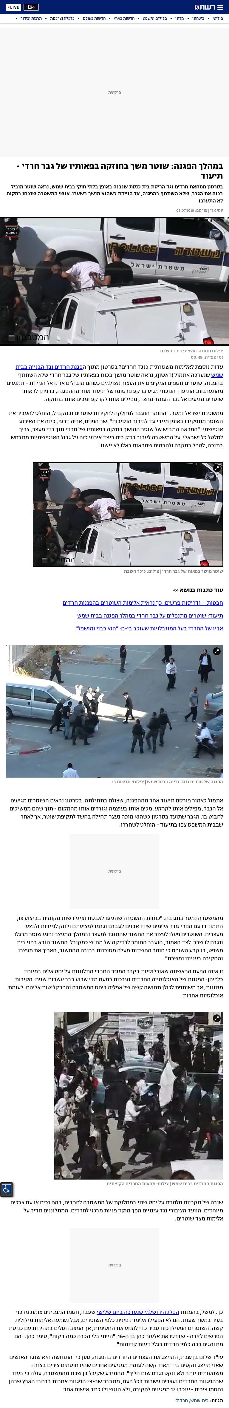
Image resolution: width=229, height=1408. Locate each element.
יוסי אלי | (215, 210)
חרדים (181, 1401)
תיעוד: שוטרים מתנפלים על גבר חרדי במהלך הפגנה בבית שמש (150, 616)
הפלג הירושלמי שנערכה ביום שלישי (138, 1312)
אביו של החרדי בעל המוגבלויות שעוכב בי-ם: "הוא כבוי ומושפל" (149, 628)
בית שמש (199, 1401)
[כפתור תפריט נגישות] (6, 1188)
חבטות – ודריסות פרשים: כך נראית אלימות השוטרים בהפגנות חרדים (143, 603)
